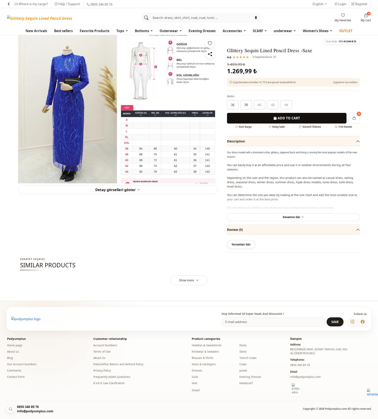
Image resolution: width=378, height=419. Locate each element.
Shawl (196, 390)
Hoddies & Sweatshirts (206, 345)
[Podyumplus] (26, 319)
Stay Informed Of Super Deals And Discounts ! (252, 314)
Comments (14, 370)
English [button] (318, 4)
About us (13, 351)
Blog (10, 358)
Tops (120, 31)
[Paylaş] (210, 54)
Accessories (233, 31)
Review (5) (235, 230)
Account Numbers (105, 345)
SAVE (335, 322)
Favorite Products (94, 31)
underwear (283, 31)
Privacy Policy (102, 370)
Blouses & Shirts (202, 358)
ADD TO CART (288, 118)
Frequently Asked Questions (111, 377)
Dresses (197, 370)
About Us (99, 358)
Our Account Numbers (22, 364)
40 (259, 105)
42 (273, 105)
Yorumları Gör (241, 244)
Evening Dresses (202, 31)
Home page (14, 345)
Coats (243, 364)
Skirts (243, 351)
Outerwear (169, 31)
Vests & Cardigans (204, 364)
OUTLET (345, 31)
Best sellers (63, 31)
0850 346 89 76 (101, 4)
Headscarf (246, 383)
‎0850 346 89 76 (300, 365)
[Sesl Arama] (256, 18)
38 (246, 105)
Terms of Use (101, 351)
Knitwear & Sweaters (205, 351)
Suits (195, 377)
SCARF (258, 31)
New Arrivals (36, 31)
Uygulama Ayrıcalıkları (345, 82)
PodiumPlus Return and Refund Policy (118, 364)
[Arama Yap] (146, 18)
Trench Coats (248, 358)
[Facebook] (363, 322)
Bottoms (142, 31)
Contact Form (16, 377)
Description (236, 141)
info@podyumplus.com (305, 377)
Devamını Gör (291, 217)
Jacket (243, 370)
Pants (243, 345)
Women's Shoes (316, 31)
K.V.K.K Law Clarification (109, 383)
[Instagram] (352, 322)
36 (232, 105)
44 (286, 105)
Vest (194, 383)
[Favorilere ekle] (210, 43)
